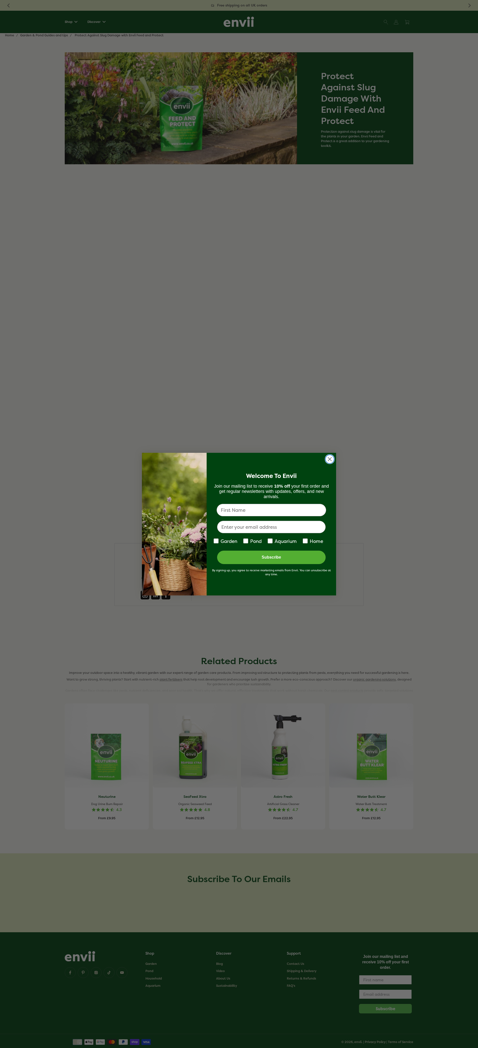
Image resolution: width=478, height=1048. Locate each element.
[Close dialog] (329, 459)
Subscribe (271, 557)
